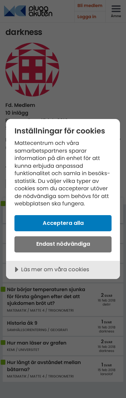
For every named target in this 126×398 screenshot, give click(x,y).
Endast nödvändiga (63, 244)
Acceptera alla (63, 223)
